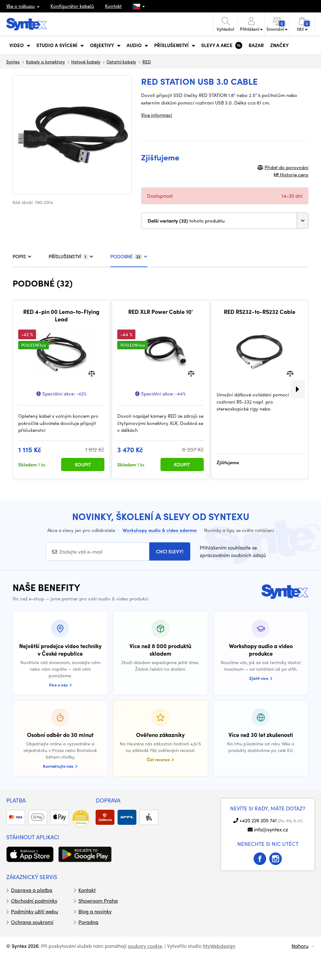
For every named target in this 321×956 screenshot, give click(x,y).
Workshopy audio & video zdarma (160, 530)
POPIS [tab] (19, 256)
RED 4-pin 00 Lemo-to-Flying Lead (61, 315)
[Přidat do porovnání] (91, 373)
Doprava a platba (31, 890)
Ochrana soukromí (32, 922)
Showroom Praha (98, 900)
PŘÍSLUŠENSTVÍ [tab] (67, 256)
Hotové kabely (85, 61)
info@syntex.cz (271, 829)
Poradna (88, 922)
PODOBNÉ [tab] (125, 256)
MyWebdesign (219, 945)
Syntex (13, 61)
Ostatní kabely (121, 61)
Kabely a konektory (45, 61)
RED (146, 61)
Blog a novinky (95, 911)
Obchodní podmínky (34, 900)
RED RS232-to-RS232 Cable (259, 311)
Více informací (156, 114)
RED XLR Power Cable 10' (160, 311)
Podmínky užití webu (34, 911)
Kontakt (113, 6)
